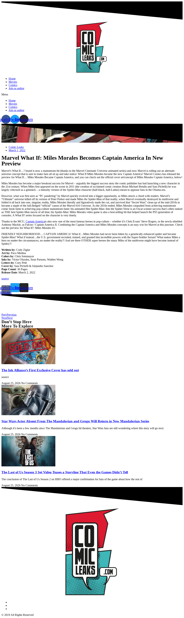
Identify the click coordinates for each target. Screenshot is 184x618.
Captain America (35, 221)
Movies (13, 81)
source (5, 278)
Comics (13, 85)
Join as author (16, 88)
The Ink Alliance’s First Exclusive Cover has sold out (40, 370)
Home (12, 78)
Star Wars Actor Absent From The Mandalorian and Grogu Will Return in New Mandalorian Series (75, 421)
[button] (92, 94)
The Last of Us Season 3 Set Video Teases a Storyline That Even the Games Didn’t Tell (64, 472)
